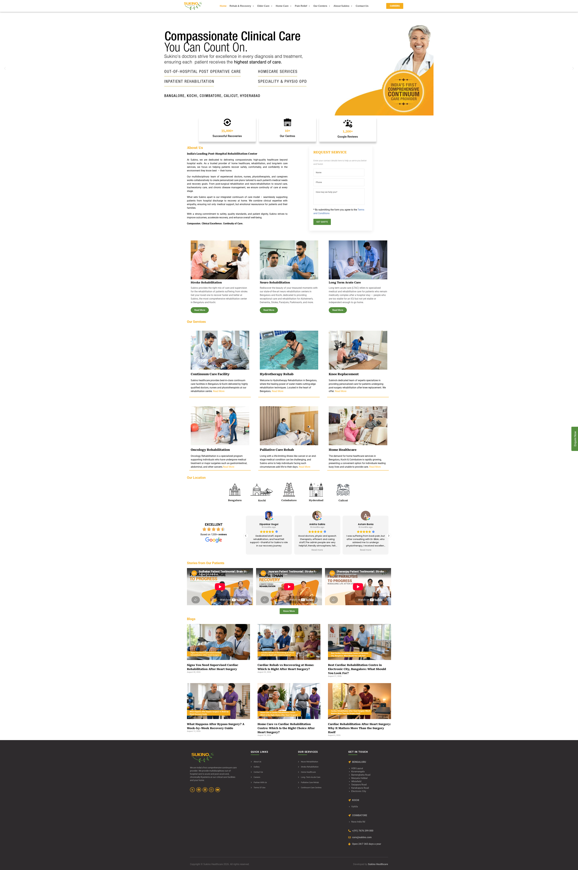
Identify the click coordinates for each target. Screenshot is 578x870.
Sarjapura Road (359, 784)
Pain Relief (301, 6)
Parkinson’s (296, 302)
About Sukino (341, 6)
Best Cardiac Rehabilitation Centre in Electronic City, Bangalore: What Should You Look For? (357, 669)
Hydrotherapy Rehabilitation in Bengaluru (295, 380)
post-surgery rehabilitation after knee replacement (355, 387)
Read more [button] (268, 550)
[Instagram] (211, 789)
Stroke (274, 302)
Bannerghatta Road (360, 775)
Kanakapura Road (360, 788)
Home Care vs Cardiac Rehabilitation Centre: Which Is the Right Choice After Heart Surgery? (286, 728)
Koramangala (358, 771)
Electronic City (358, 791)
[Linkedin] (205, 789)
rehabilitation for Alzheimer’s (297, 298)
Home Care (282, 6)
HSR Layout (357, 768)
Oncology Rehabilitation (203, 456)
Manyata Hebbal (359, 778)
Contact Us (362, 6)
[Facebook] (198, 789)
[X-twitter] (192, 789)
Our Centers (320, 6)
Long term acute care (340, 287)
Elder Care (263, 6)
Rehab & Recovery (240, 6)
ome (350, 456)
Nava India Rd (358, 822)
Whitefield (356, 781)
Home (223, 6)
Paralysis (284, 302)
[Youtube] (217, 789)
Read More (218, 391)
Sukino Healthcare (377, 864)
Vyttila (354, 806)
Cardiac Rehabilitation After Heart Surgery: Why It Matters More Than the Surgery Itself (359, 728)
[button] (5, 68)
